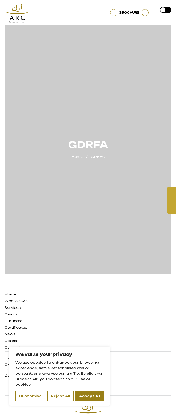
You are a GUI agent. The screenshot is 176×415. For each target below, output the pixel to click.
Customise (30, 396)
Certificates (16, 327)
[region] (59, 376)
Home (77, 156)
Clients (11, 314)
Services (13, 307)
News (10, 334)
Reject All (60, 396)
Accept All (89, 396)
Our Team (13, 321)
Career (11, 341)
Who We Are (16, 301)
